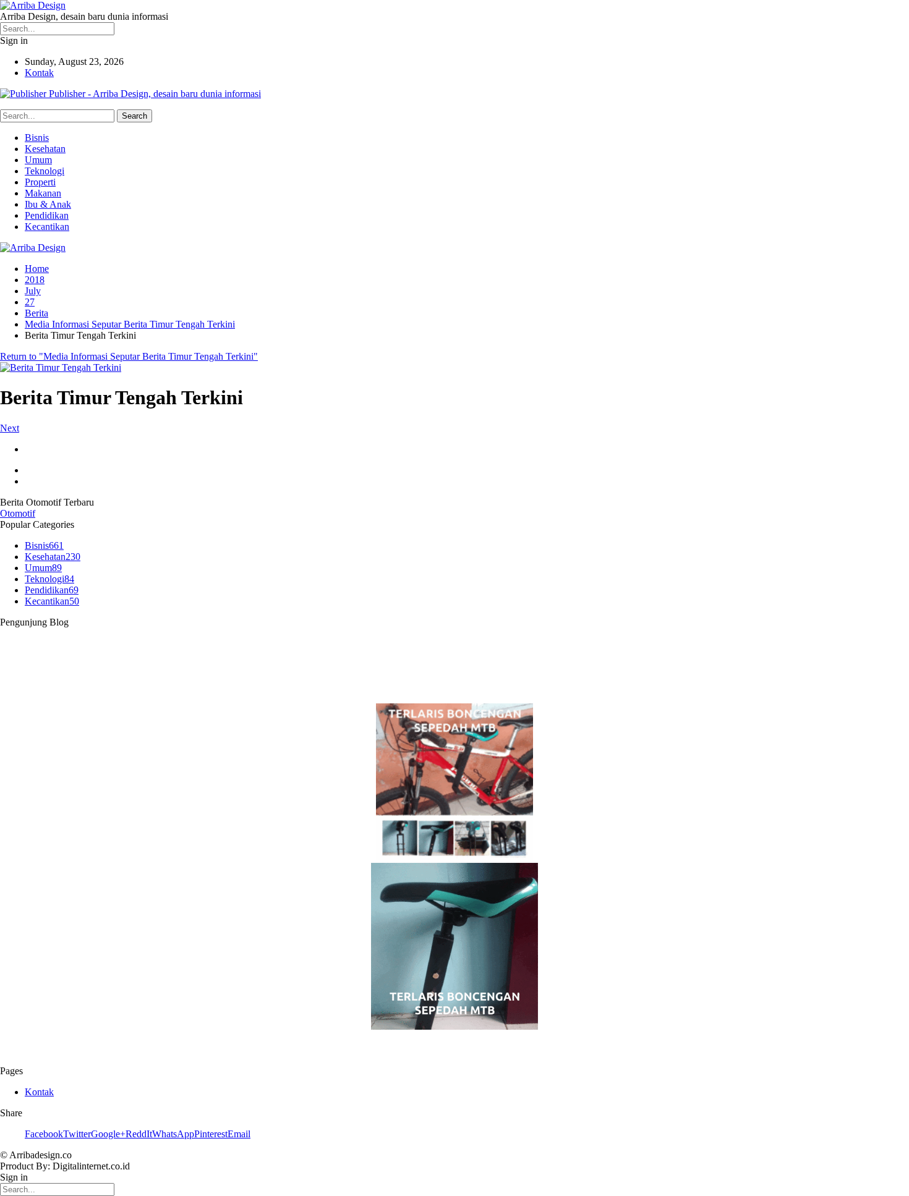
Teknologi (44, 171)
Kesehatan (45, 148)
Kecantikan (47, 226)
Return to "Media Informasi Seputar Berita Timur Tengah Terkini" (129, 356)
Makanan (43, 193)
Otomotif (17, 513)
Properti (40, 182)
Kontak (39, 72)
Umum (38, 160)
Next (9, 428)
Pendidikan (47, 215)
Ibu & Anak (48, 204)
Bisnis (37, 137)
